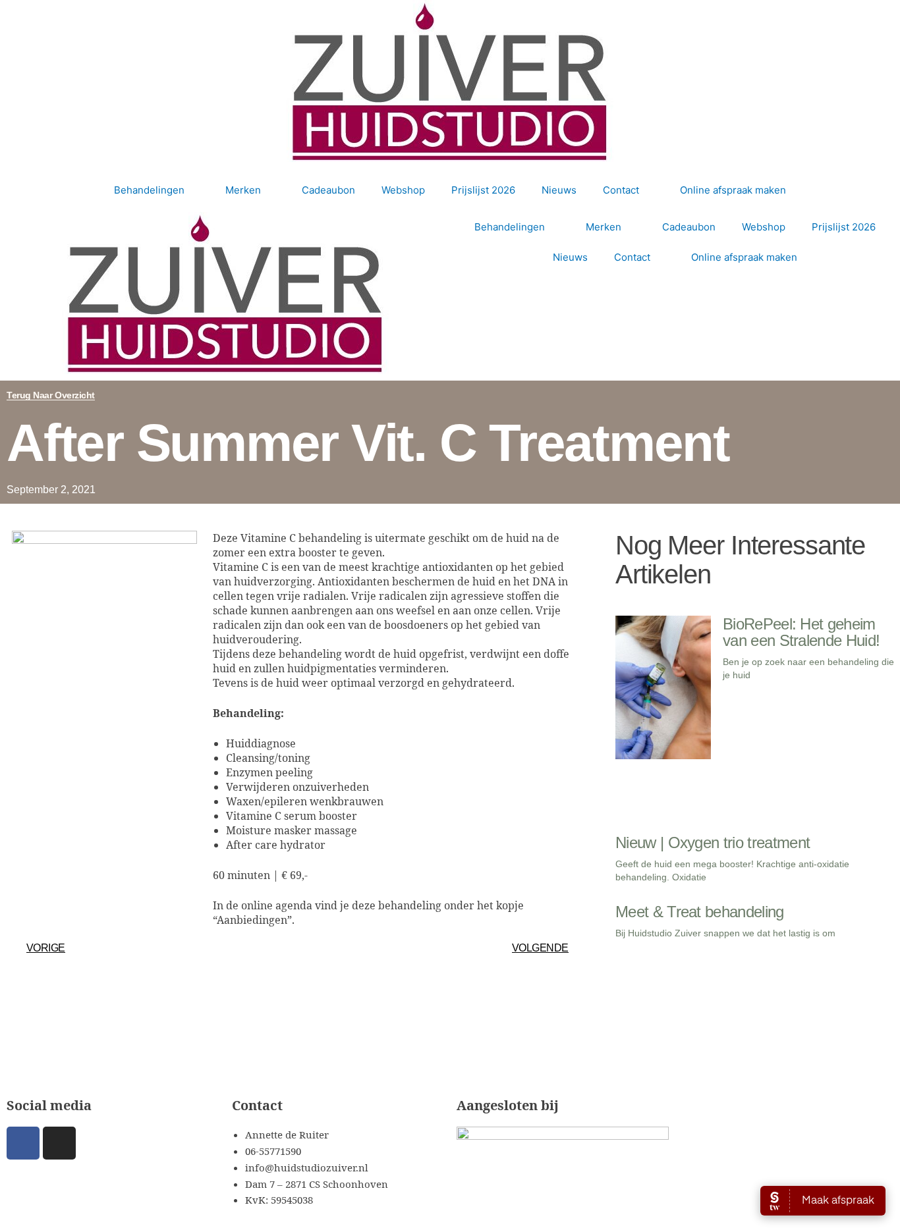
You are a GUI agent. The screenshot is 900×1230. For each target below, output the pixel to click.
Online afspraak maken (733, 190)
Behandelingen (149, 190)
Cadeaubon (328, 190)
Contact (621, 190)
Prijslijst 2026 (483, 190)
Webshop (403, 190)
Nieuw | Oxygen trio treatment (712, 842)
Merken (243, 190)
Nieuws (559, 190)
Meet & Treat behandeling (699, 912)
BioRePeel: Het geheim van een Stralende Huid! (801, 632)
